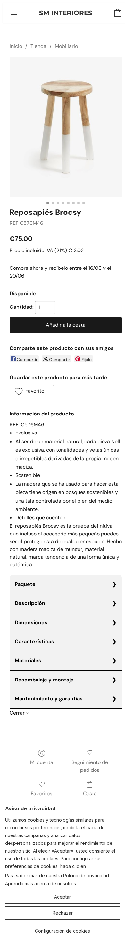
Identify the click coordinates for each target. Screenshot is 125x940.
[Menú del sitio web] (14, 13)
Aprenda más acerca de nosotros (40, 883)
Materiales (28, 660)
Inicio (16, 46)
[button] (65, 12)
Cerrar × (19, 712)
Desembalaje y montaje (44, 679)
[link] (62, 928)
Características (34, 641)
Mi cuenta (41, 762)
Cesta (90, 793)
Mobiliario (66, 46)
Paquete (25, 584)
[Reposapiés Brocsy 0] (66, 127)
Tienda (38, 46)
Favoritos (41, 793)
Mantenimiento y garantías (49, 698)
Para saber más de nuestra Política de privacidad (57, 875)
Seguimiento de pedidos (89, 766)
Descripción (30, 603)
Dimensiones (31, 622)
